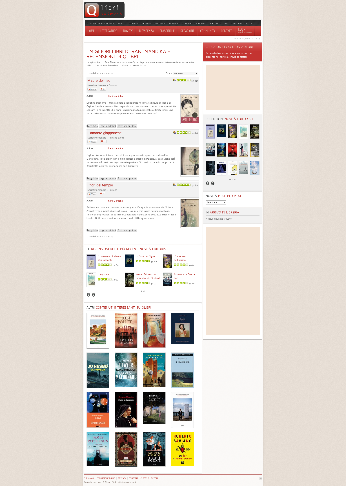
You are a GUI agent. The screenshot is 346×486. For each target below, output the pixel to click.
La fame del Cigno (145, 256)
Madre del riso (98, 81)
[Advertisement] (233, 87)
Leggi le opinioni (108, 126)
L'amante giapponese (104, 133)
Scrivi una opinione (127, 126)
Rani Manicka (115, 96)
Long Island (104, 274)
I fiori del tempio (100, 185)
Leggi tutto (92, 126)
